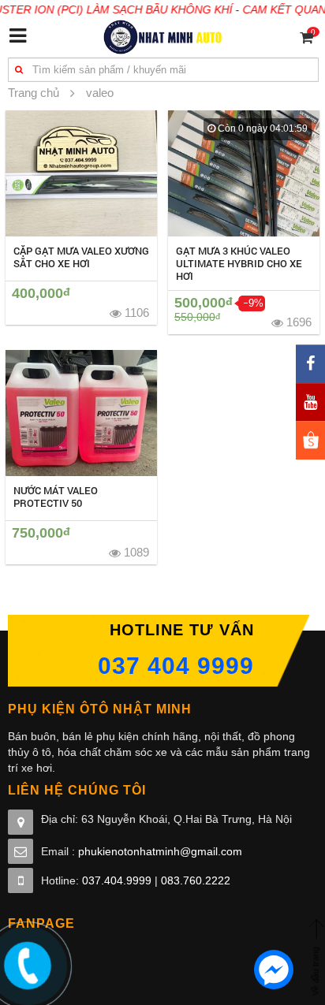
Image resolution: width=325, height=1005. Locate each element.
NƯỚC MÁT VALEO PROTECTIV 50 (55, 496)
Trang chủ (33, 92)
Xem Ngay (81, 173)
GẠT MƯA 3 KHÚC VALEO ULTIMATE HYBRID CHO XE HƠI (239, 263)
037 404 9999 (176, 666)
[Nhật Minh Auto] (162, 36)
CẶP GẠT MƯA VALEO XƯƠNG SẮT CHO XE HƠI (81, 257)
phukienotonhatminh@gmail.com (160, 851)
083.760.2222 (195, 880)
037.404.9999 (116, 880)
